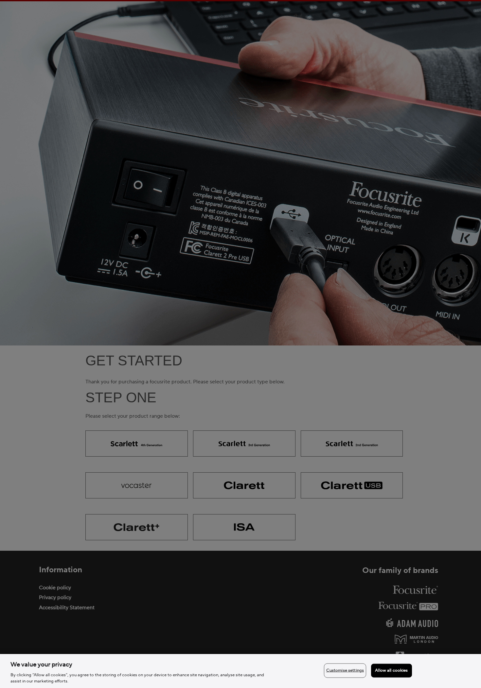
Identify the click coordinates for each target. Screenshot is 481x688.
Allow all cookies (391, 670)
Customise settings (345, 670)
